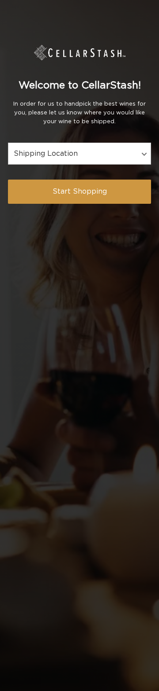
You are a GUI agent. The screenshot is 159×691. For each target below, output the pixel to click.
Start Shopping (80, 191)
